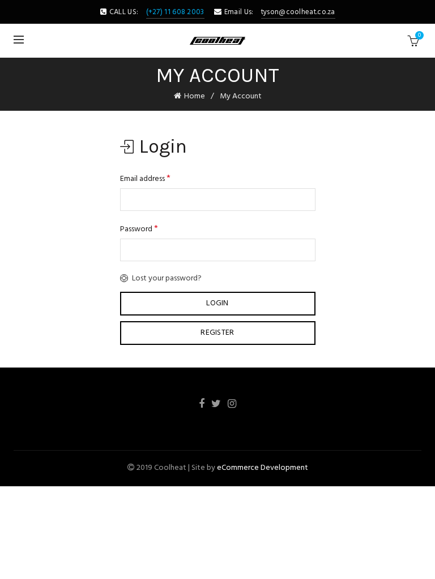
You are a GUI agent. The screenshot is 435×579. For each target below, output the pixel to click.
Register (217, 332)
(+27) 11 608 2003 (175, 12)
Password (139, 229)
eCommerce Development (262, 467)
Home (194, 96)
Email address (145, 178)
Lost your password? (167, 278)
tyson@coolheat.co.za (298, 12)
